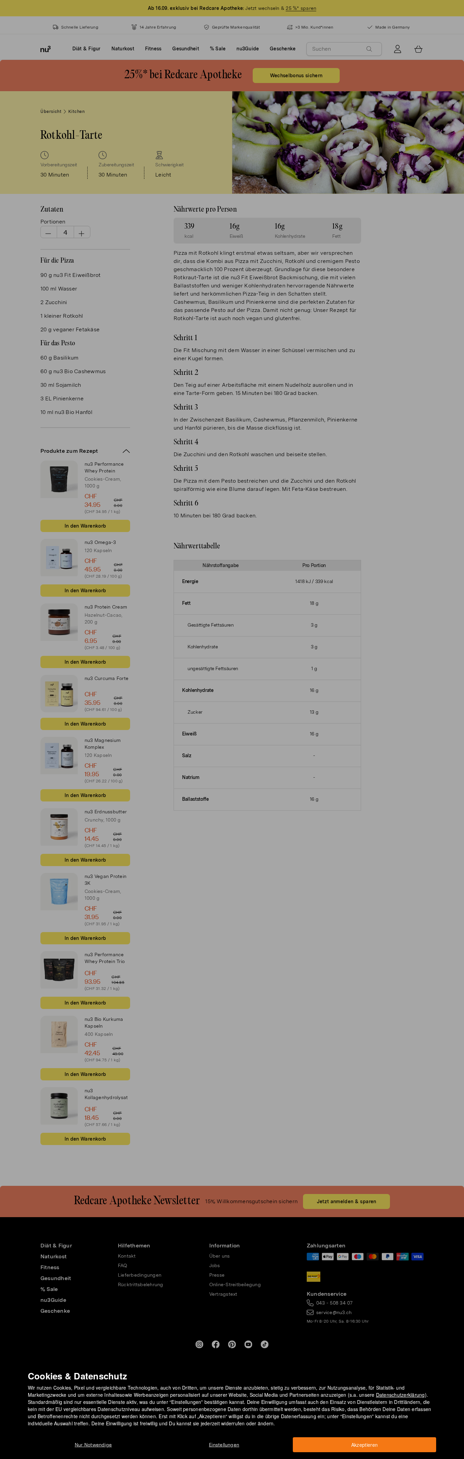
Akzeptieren (364, 1444)
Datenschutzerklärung (400, 1394)
